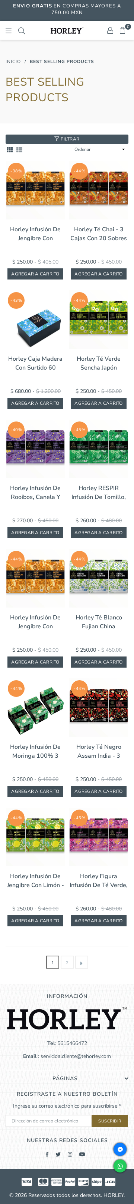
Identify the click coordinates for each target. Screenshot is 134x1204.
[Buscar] (21, 30)
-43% (16, 300)
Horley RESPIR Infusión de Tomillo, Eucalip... (98, 493)
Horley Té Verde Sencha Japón (99, 363)
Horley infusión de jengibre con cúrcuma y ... (35, 234)
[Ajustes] (110, 30)
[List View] (19, 150)
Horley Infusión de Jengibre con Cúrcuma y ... (35, 622)
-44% (79, 171)
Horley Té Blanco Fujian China (99, 622)
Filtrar (70, 139)
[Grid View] (10, 150)
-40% (16, 430)
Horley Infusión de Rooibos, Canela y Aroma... (35, 493)
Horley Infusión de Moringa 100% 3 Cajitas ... (35, 751)
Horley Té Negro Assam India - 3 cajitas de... (98, 751)
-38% (16, 171)
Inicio (13, 61)
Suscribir (109, 1121)
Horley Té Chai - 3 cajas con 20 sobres (98, 233)
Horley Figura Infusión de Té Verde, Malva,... (99, 881)
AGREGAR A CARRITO (35, 274)
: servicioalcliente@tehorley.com (73, 1056)
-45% (79, 430)
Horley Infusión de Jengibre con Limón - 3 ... (35, 881)
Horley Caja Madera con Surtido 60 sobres (35, 363)
